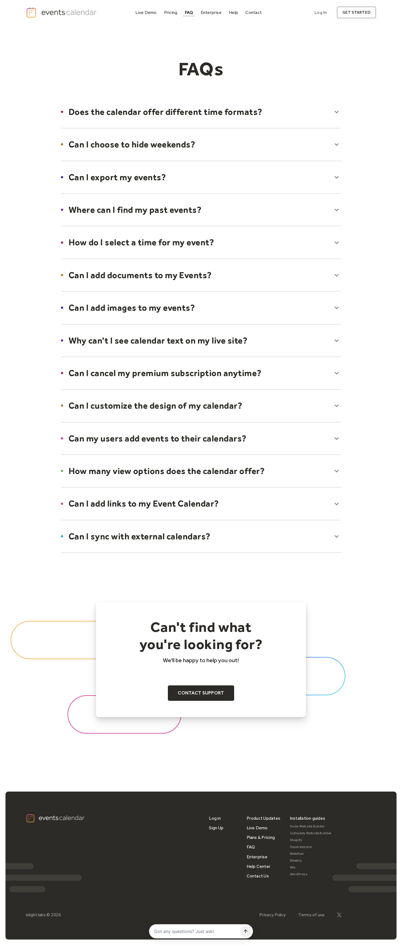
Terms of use (311, 914)
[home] (62, 12)
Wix (293, 867)
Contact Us (258, 876)
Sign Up (216, 827)
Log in (214, 818)
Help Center (259, 866)
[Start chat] (245, 931)
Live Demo (257, 827)
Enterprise (257, 856)
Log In (320, 12)
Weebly (296, 860)
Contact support (201, 693)
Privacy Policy (272, 914)
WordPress (299, 874)
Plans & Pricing (261, 837)
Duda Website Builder (307, 826)
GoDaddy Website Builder (311, 833)
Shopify (296, 840)
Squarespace (301, 847)
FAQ (251, 847)
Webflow (297, 853)
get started (356, 12)
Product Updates (264, 818)
